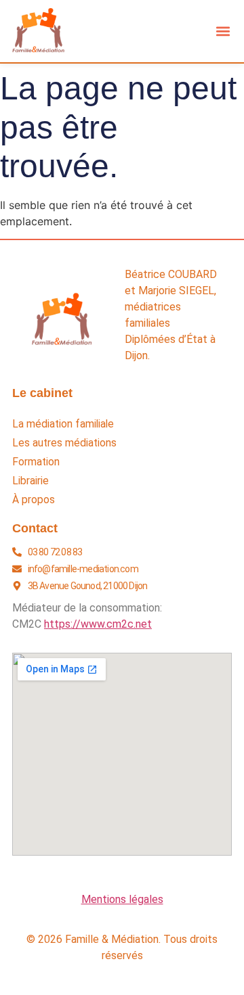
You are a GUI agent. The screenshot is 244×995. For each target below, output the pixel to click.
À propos (33, 500)
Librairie (30, 481)
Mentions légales (122, 899)
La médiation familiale (63, 424)
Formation (36, 462)
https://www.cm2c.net (98, 624)
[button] (222, 31)
